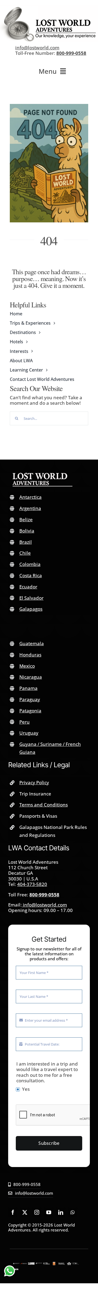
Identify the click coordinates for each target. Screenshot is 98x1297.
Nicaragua (30, 677)
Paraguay (29, 699)
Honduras (30, 655)
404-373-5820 (32, 884)
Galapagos (30, 609)
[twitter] (24, 1212)
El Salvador (31, 598)
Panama (28, 688)
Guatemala (31, 643)
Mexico (27, 666)
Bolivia (26, 531)
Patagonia (30, 710)
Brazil (25, 542)
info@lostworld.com (37, 47)
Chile (25, 553)
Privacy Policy (34, 782)
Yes (26, 1089)
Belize (26, 519)
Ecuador (28, 587)
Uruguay (28, 733)
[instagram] (36, 1212)
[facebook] (12, 1212)
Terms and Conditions (43, 805)
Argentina (30, 508)
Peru (24, 722)
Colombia (30, 564)
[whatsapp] (72, 1212)
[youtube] (48, 1212)
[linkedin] (60, 1212)
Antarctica (30, 497)
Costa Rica (30, 575)
